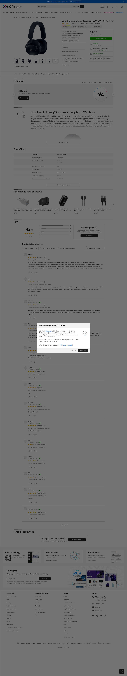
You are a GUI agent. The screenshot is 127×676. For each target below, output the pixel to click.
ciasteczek (48, 331)
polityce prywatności (66, 345)
